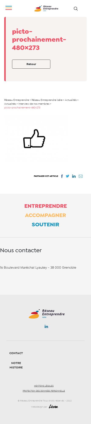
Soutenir (45, 224)
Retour (31, 64)
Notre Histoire (16, 365)
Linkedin (46, 327)
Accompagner (45, 215)
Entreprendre (45, 205)
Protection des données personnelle (44, 391)
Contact (16, 353)
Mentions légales (44, 386)
